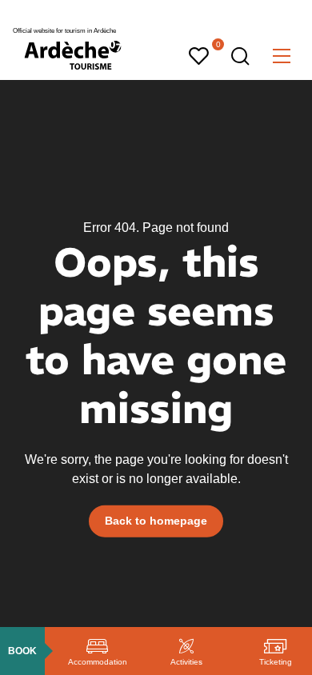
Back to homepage (156, 520)
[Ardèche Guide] (73, 55)
